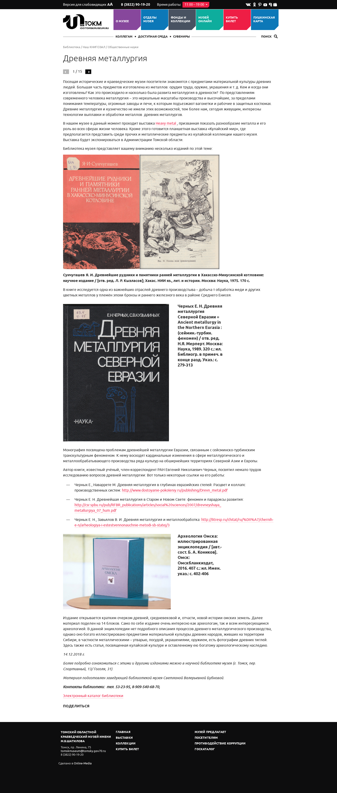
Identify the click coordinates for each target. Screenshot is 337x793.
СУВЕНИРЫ (181, 36)
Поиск (266, 37)
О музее (122, 21)
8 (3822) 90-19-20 (135, 5)
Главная (123, 732)
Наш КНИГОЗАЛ (94, 47)
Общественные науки (123, 47)
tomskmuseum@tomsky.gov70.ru (83, 751)
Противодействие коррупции (220, 744)
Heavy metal (166, 123)
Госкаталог (205, 749)
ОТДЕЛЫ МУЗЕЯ (150, 19)
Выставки (124, 738)
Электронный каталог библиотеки (93, 696)
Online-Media (83, 763)
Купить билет (232, 19)
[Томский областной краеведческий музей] (86, 21)
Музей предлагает (210, 732)
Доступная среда (153, 36)
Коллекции (125, 744)
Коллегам (124, 36)
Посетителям (206, 738)
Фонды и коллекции (180, 19)
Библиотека (71, 47)
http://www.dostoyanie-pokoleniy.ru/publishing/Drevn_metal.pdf (175, 490)
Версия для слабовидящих (88, 4)
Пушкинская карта (264, 19)
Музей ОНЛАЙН (205, 19)
